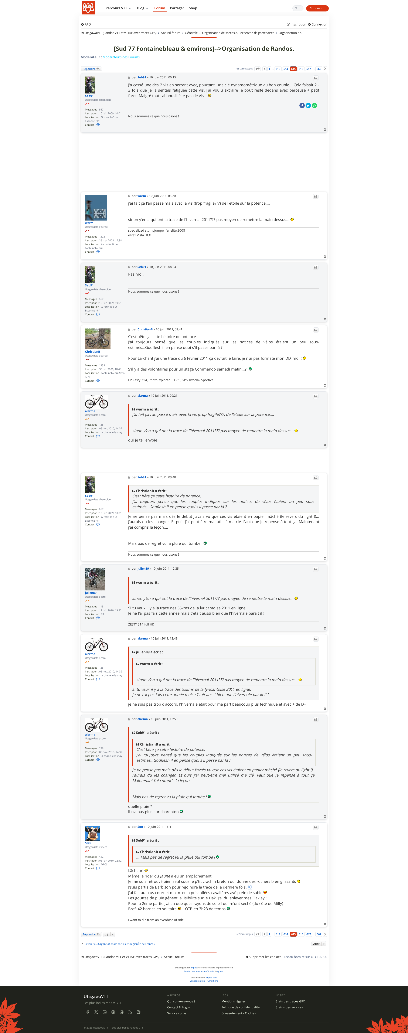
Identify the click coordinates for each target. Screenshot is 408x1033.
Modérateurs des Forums (121, 57)
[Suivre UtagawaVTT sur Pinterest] (121, 1012)
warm (89, 223)
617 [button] (308, 69)
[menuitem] (86, 24)
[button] (257, 68)
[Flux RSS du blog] (138, 1012)
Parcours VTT (117, 8)
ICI (250, 886)
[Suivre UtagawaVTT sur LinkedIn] (104, 1012)
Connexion (317, 8)
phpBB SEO (211, 977)
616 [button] (301, 69)
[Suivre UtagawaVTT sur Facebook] (87, 1012)
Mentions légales (233, 1001)
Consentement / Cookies (238, 1013)
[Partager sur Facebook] (302, 105)
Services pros (176, 1013)
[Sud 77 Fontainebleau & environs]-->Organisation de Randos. (204, 48)
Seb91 (89, 96)
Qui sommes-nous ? (181, 1001)
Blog (141, 8)
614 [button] (285, 69)
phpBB (194, 967)
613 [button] (278, 69)
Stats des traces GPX (290, 1001)
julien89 (90, 593)
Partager (177, 8)
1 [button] (269, 69)
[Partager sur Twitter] (308, 105)
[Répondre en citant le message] (316, 78)
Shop (193, 8)
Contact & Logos (178, 1007)
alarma (90, 411)
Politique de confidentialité (240, 1007)
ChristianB (92, 352)
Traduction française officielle (199, 971)
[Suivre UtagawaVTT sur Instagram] (113, 1012)
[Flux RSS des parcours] (130, 1012)
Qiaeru (220, 971)
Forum (159, 8)
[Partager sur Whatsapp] (314, 105)
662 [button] (319, 69)
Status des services (289, 1007)
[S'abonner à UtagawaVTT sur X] (96, 1012)
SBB (88, 843)
